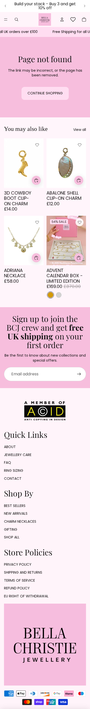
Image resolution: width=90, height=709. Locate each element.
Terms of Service (19, 580)
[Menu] (6, 19)
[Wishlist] (73, 19)
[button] (37, 145)
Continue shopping (45, 93)
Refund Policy (17, 588)
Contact (13, 478)
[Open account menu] (62, 19)
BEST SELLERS (15, 505)
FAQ (7, 462)
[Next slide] (84, 5)
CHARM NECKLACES (20, 521)
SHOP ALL (12, 537)
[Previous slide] (5, 5)
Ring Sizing (13, 470)
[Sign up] (79, 374)
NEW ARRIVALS (16, 513)
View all (79, 129)
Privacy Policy (18, 564)
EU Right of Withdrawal (26, 596)
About (10, 446)
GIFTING (10, 529)
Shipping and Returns (23, 572)
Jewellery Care (18, 454)
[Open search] (16, 19)
